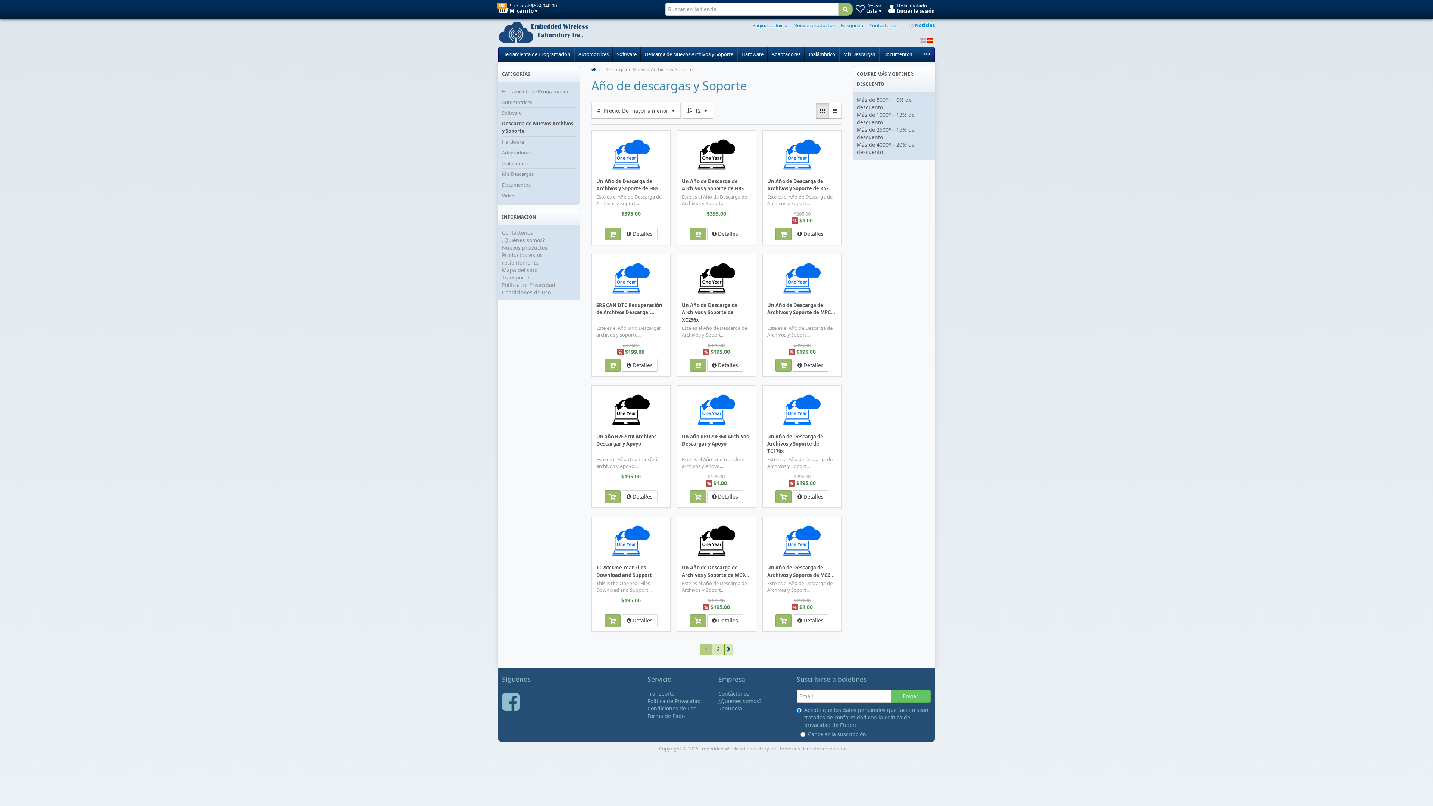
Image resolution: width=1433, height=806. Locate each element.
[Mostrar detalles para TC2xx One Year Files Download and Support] (631, 541)
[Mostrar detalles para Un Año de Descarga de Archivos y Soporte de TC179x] (802, 409)
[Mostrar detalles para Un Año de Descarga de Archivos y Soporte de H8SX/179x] (716, 154)
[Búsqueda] (845, 9)
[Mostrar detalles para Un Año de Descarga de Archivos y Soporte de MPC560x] (802, 278)
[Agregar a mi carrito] (613, 234)
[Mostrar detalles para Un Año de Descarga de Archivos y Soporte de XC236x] (716, 278)
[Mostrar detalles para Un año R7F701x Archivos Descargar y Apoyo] (631, 409)
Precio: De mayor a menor (636, 110)
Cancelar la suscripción (837, 734)
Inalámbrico (822, 54)
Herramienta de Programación (536, 54)
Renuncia (730, 708)
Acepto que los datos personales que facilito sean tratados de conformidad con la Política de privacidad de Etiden (866, 717)
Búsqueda (852, 25)
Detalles (642, 233)
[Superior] (593, 69)
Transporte (515, 277)
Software (627, 54)
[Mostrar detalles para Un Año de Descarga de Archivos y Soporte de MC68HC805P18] (802, 541)
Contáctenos (883, 25)
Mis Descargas (859, 54)
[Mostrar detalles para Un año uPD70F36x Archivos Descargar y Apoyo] (716, 409)
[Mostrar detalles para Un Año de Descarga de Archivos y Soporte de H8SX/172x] (631, 154)
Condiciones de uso (526, 292)
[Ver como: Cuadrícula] (822, 111)
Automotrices (593, 54)
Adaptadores (786, 54)
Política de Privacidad (528, 284)
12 (697, 110)
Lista (605, 135)
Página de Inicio (769, 25)
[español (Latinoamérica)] (930, 40)
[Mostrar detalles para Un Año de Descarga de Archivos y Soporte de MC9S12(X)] (716, 541)
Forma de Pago (666, 715)
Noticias (924, 25)
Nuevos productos (814, 25)
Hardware (753, 54)
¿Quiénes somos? (523, 240)
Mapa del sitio (519, 270)
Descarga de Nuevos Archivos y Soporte (689, 54)
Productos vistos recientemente (522, 259)
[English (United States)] (923, 40)
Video (508, 195)
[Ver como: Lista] (835, 111)
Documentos (897, 54)
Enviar (910, 696)
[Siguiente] (729, 649)
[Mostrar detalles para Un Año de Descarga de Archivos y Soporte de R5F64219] (802, 154)
